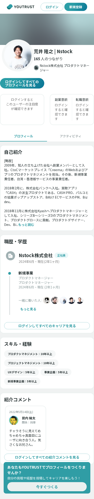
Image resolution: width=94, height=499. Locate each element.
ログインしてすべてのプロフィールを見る (22, 83)
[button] (47, 29)
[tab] (23, 136)
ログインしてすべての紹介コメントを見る (47, 457)
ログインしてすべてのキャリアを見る (47, 325)
